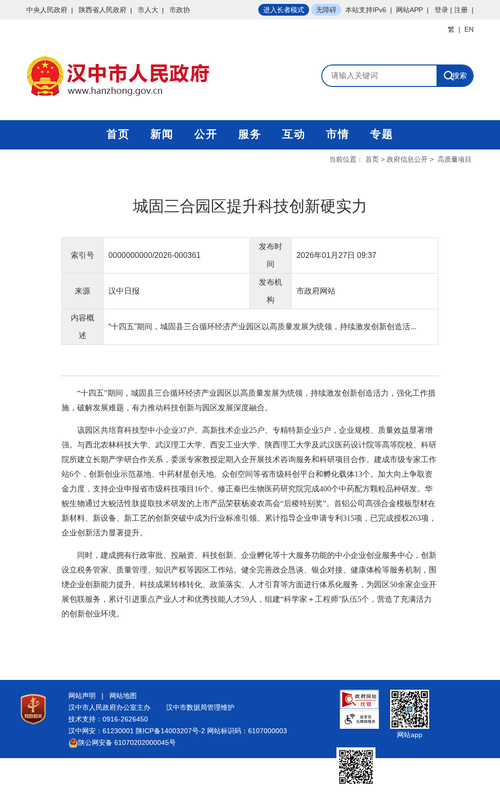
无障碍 (326, 10)
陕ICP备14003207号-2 (170, 731)
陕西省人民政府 (102, 10)
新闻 (162, 134)
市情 (338, 134)
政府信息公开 (407, 159)
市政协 (179, 10)
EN (469, 29)
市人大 (148, 10)
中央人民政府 (46, 10)
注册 (461, 10)
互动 (294, 134)
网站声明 (82, 695)
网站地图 (123, 695)
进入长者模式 (283, 10)
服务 (250, 134)
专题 (382, 134)
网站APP (409, 10)
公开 (206, 134)
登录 (441, 10)
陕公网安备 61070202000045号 (127, 742)
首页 (118, 134)
